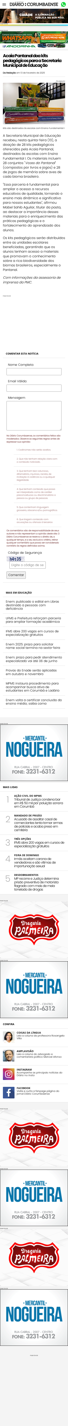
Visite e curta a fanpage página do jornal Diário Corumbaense (38, 1092)
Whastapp (63, 4)
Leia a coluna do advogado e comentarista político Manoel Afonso (39, 1055)
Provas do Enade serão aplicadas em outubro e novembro (31, 672)
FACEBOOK (23, 1088)
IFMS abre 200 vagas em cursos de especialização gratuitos (32, 633)
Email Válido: (17, 381)
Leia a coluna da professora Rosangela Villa (40, 1037)
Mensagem (16, 397)
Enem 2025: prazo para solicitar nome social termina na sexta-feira (33, 646)
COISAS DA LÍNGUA (29, 1032)
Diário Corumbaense (34, 4)
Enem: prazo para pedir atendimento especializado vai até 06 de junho (34, 659)
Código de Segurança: (25, 552)
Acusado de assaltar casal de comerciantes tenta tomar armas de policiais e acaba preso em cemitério (38, 824)
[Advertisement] (34, 322)
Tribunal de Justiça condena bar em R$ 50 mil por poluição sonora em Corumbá (38, 803)
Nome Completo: (21, 365)
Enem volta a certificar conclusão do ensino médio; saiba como (34, 702)
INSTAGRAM (24, 1069)
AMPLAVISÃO (25, 1051)
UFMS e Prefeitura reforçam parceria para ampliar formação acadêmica (33, 620)
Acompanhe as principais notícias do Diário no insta (39, 1074)
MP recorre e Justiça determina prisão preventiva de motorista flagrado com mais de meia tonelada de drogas (36, 883)
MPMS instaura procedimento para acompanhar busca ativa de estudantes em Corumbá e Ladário (32, 687)
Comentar (16, 575)
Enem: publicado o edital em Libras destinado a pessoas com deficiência (32, 605)
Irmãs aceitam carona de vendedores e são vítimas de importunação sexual (35, 862)
